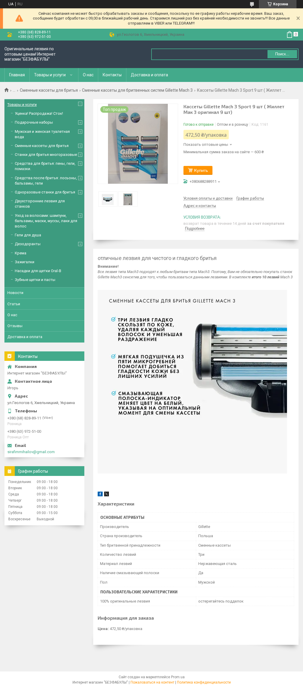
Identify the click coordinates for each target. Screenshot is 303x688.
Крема (20, 253)
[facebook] (100, 495)
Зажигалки (24, 262)
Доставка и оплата (149, 74)
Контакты (112, 74)
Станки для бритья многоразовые (46, 154)
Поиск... (282, 54)
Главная (17, 74)
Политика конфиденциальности (204, 682)
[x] (106, 495)
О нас (88, 74)
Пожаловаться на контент (152, 682)
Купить (201, 170)
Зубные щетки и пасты (35, 279)
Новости (15, 292)
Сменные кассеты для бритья (49, 90)
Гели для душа (28, 235)
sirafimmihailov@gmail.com (31, 452)
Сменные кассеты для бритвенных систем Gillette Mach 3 (137, 90)
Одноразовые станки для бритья (45, 192)
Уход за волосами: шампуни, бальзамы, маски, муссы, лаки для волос (46, 220)
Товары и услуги (50, 74)
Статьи (13, 304)
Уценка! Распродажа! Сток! (39, 113)
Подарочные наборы (34, 122)
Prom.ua (178, 677)
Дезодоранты (28, 244)
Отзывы (14, 326)
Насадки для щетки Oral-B (38, 271)
